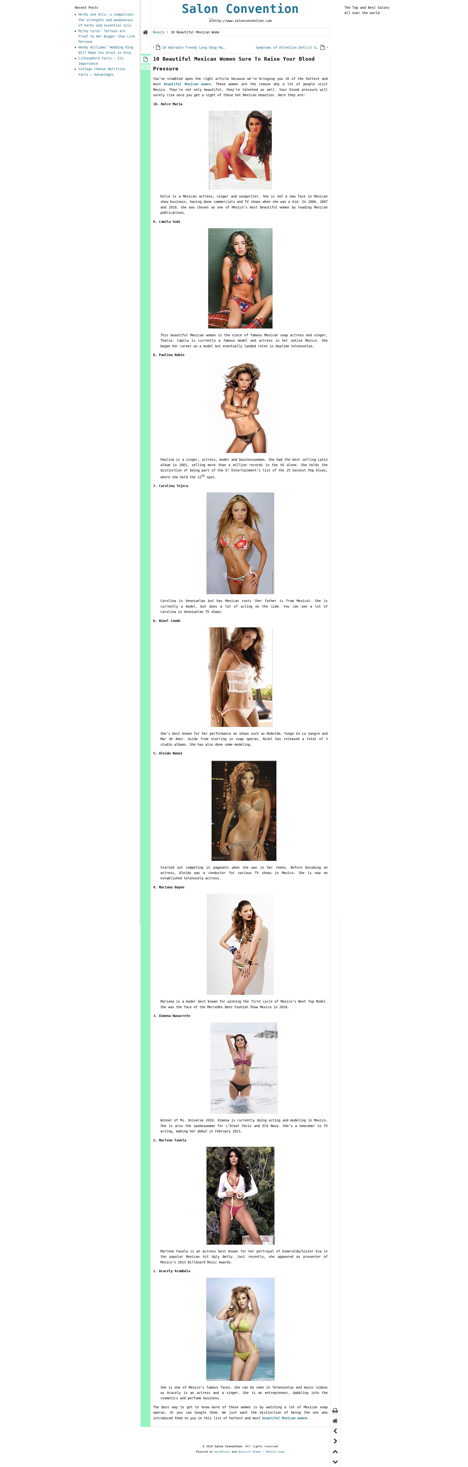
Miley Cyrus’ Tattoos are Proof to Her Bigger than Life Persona (106, 36)
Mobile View (275, 1451)
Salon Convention (240, 9)
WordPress (222, 1451)
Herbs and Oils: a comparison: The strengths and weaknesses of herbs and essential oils (106, 19)
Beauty (159, 32)
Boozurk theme (250, 1451)
